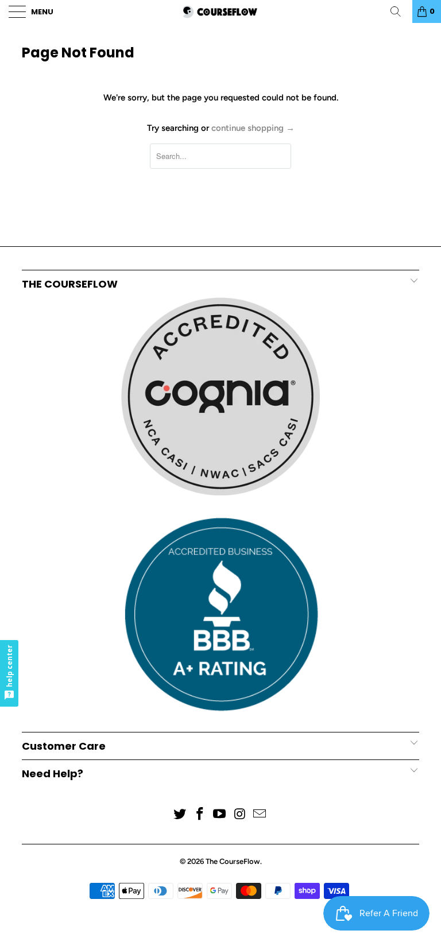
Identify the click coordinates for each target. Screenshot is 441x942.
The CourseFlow (233, 861)
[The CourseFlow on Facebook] (199, 814)
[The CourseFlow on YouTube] (220, 814)
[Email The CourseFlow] (260, 814)
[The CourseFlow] (220, 11)
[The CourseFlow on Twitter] (180, 814)
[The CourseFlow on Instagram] (240, 814)
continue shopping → (253, 128)
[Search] (399, 11)
